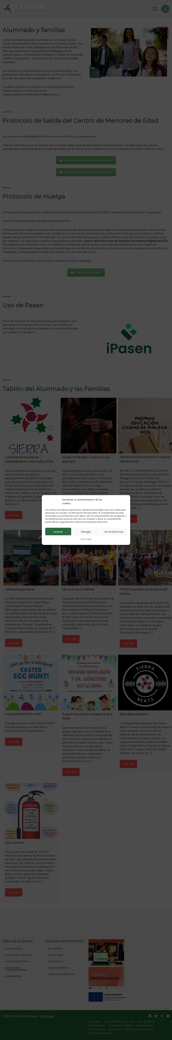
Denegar (86, 531)
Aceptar (58, 531)
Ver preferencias (113, 531)
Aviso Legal (86, 539)
